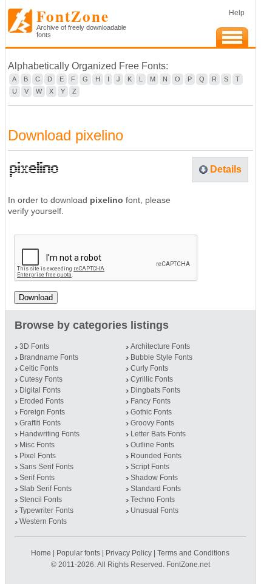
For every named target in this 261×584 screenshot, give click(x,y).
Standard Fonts (155, 488)
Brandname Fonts (48, 357)
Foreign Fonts (42, 412)
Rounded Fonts (155, 456)
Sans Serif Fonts (46, 466)
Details (226, 169)
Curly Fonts (149, 368)
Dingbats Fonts (155, 390)
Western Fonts (43, 521)
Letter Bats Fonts (158, 434)
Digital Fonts (40, 390)
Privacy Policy (129, 553)
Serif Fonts (37, 477)
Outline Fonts (152, 445)
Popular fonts (78, 553)
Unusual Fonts (154, 510)
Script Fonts (149, 466)
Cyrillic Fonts (151, 379)
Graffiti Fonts (40, 423)
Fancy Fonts (150, 401)
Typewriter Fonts (46, 510)
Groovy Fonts (152, 423)
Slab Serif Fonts (45, 488)
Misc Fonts (37, 445)
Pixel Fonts (37, 456)
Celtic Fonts (38, 368)
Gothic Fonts (151, 412)
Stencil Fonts (40, 499)
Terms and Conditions (193, 553)
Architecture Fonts (160, 346)
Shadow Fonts (154, 477)
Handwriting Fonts (49, 434)
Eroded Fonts (41, 401)
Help (237, 13)
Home (42, 553)
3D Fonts (34, 346)
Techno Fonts (152, 499)
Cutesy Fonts (41, 379)
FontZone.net (188, 564)
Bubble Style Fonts (161, 357)
